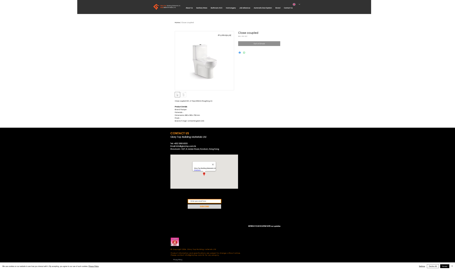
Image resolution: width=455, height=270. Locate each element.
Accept (444, 266)
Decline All (433, 266)
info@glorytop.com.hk (186, 146)
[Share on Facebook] (239, 52)
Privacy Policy (94, 266)
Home (177, 22)
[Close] (452, 266)
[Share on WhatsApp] (244, 52)
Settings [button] (422, 266)
